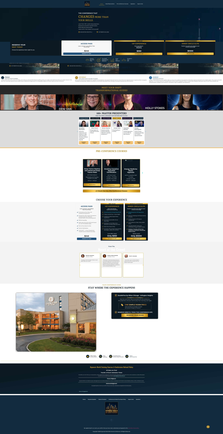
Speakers (133, 3)
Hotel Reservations (109, 3)
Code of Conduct (102, 399)
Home (101, 3)
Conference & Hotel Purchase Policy (117, 399)
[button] (1, 102)
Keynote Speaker (92, 399)
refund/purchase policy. (133, 428)
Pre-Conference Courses (122, 3)
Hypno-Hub (140, 3)
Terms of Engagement (83, 391)
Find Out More (92, 185)
